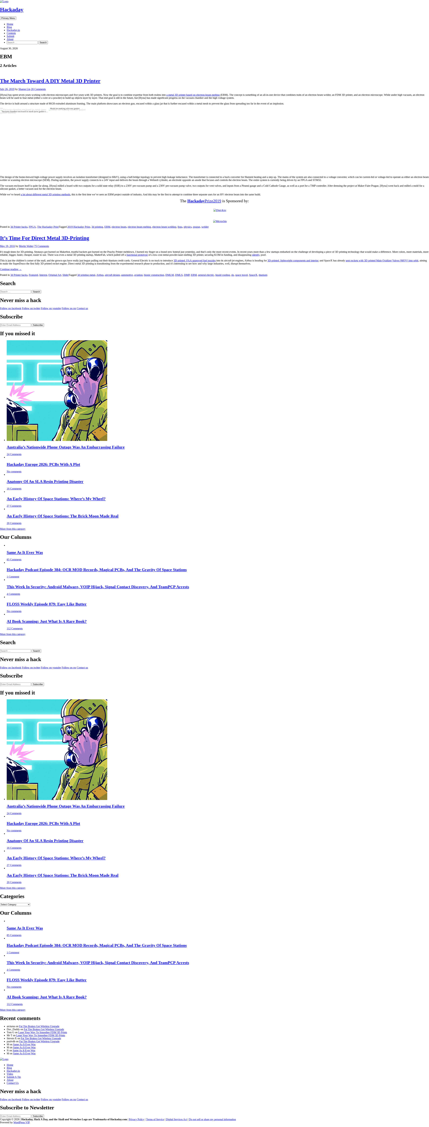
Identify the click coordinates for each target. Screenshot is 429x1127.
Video (10, 1073)
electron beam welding (164, 226)
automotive (127, 275)
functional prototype (137, 254)
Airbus (100, 275)
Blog (9, 27)
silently (255, 254)
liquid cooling (222, 275)
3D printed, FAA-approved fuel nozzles (195, 260)
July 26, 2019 (7, 89)
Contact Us (13, 1083)
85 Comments (14, 559)
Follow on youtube (51, 308)
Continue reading (11, 269)
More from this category (12, 528)
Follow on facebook (10, 308)
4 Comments (13, 594)
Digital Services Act (176, 1119)
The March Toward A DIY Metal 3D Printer (50, 81)
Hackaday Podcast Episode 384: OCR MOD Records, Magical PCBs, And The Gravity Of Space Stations (97, 570)
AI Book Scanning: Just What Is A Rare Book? (47, 621)
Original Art (54, 275)
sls (232, 275)
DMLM (169, 275)
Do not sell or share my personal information (212, 1119)
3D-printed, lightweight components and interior (292, 260)
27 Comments (14, 505)
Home (10, 24)
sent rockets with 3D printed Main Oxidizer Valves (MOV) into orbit (382, 260)
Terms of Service (155, 1119)
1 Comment (13, 576)
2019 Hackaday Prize (78, 226)
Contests (11, 33)
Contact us (82, 308)
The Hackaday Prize (48, 226)
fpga (180, 226)
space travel (241, 275)
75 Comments (41, 246)
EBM (107, 226)
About (10, 39)
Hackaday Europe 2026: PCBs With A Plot (43, 464)
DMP (187, 275)
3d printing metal (86, 275)
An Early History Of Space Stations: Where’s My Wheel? (56, 499)
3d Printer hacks (18, 226)
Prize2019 (204, 201)
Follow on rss (69, 308)
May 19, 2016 (7, 246)
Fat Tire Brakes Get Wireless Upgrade (39, 1026)
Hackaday (11, 10)
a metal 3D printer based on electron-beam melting (193, 94)
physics (188, 226)
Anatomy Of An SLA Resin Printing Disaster (45, 481)
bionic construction (154, 275)
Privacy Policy (136, 1119)
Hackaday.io (13, 30)
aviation (138, 275)
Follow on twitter (31, 308)
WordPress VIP (21, 1122)
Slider (66, 275)
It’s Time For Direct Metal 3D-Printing (44, 238)
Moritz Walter (26, 246)
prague (196, 226)
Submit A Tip (14, 1077)
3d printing (97, 226)
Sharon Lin (24, 89)
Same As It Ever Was (25, 552)
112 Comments (15, 628)
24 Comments (14, 454)
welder (205, 226)
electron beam (119, 226)
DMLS (179, 275)
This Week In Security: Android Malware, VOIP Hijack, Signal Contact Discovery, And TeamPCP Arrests (98, 587)
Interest (43, 275)
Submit (10, 36)
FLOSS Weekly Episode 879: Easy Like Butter (47, 604)
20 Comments (38, 89)
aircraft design (112, 275)
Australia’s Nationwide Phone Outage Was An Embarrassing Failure (66, 447)
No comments (14, 471)
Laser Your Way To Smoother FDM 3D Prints (42, 1032)
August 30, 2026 (9, 48)
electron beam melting (139, 226)
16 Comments (14, 488)
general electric (206, 275)
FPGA (32, 226)
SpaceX (253, 275)
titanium (263, 275)
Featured (33, 275)
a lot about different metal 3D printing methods (45, 194)
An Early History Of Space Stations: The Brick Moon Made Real (62, 516)
